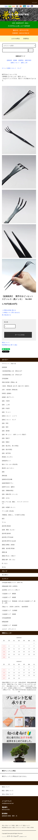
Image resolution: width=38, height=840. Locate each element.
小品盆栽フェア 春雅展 (9, 597)
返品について (6, 342)
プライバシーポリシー (21, 827)
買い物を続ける (6, 315)
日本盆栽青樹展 (6, 618)
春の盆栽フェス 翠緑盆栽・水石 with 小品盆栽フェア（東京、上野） (18, 602)
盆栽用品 (20, 60)
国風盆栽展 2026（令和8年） (10, 586)
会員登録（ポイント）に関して (11, 590)
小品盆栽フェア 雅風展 (9, 593)
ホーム (4, 68)
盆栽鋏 (15, 60)
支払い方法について (7, 825)
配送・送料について (17, 825)
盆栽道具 (9, 60)
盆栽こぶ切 (24, 62)
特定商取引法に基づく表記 (9, 345)
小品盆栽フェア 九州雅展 (9, 610)
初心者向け (5, 575)
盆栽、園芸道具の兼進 (19, 14)
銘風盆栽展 (5, 621)
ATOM (32, 827)
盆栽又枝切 (28, 60)
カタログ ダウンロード (9, 629)
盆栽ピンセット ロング (14, 68)
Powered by (4, 836)
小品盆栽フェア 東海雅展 (9, 625)
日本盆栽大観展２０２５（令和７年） (12, 582)
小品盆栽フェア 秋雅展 (9, 614)
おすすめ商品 (15, 38)
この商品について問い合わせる (11, 312)
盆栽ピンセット (15, 62)
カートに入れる (19, 335)
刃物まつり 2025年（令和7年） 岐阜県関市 (15, 606)
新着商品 (26, 38)
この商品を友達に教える (9, 310)
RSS (28, 827)
